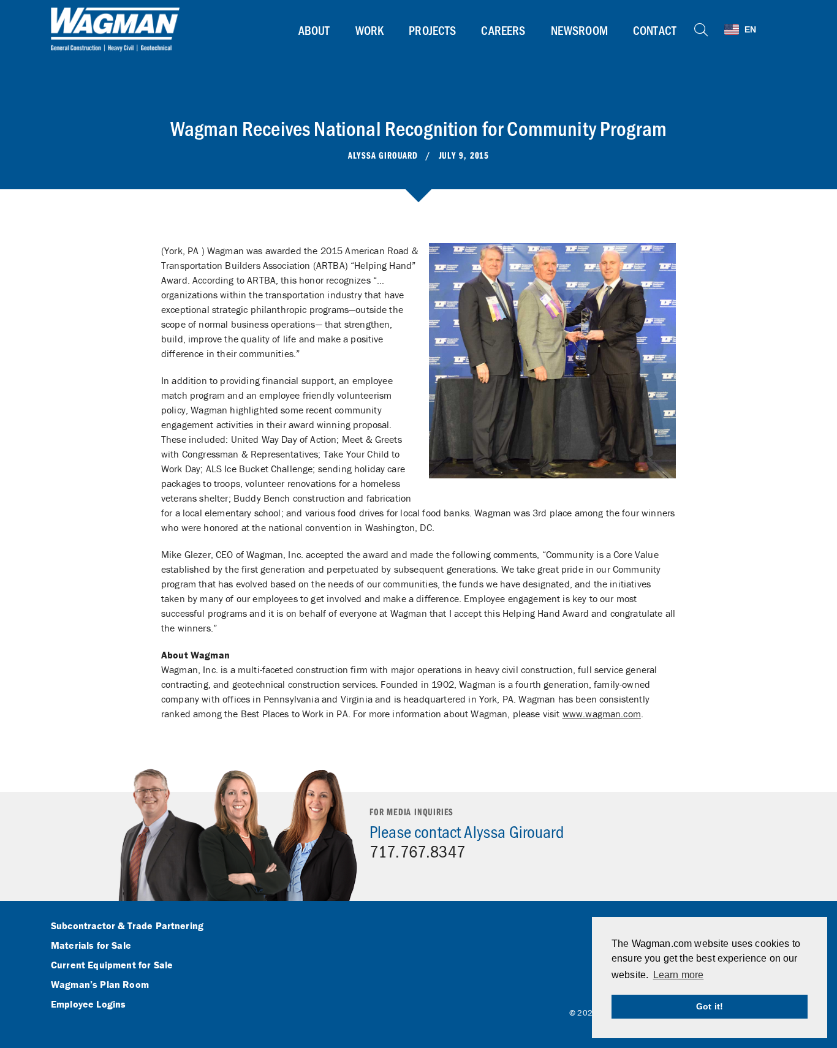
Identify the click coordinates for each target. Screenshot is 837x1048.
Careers (503, 30)
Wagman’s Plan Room (100, 984)
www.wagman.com (601, 713)
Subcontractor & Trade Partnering (127, 926)
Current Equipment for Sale (112, 965)
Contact (654, 30)
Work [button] (369, 30)
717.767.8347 (417, 851)
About (314, 30)
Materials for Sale (91, 945)
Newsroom (579, 30)
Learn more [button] (678, 975)
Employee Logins (88, 1004)
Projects (432, 30)
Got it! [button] (709, 1006)
